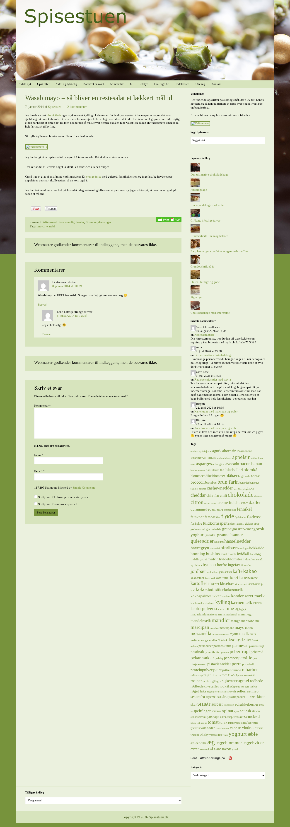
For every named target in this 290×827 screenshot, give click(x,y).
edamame (215, 509)
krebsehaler (209, 603)
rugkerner (228, 681)
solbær (217, 704)
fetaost (210, 517)
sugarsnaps (211, 717)
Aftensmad (50, 222)
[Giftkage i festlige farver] (195, 216)
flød (218, 517)
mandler (221, 620)
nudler (213, 640)
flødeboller (240, 517)
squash (245, 711)
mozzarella (201, 633)
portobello (248, 664)
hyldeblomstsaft (253, 559)
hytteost (209, 564)
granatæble (213, 529)
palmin (194, 646)
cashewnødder (220, 488)
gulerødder (202, 541)
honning (198, 553)
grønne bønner (230, 534)
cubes (244, 503)
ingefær (234, 564)
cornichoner (210, 503)
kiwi (193, 590)
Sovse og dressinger (98, 222)
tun (255, 722)
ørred (235, 749)
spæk (236, 711)
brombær (211, 482)
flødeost (254, 516)
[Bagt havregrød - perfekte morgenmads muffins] (195, 247)
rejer (207, 675)
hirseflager (243, 548)
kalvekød (210, 578)
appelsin (241, 457)
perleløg (219, 658)
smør (204, 703)
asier (193, 464)
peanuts (225, 652)
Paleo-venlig (66, 222)
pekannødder (202, 657)
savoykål (231, 691)
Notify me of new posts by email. (58, 504)
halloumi (219, 541)
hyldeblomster (230, 559)
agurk (217, 451)
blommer (218, 476)
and (219, 458)
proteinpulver (202, 670)
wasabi (50, 226)
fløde (227, 516)
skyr (194, 704)
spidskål (216, 711)
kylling (222, 602)
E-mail (39, 471)
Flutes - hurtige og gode (205, 282)
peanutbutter (212, 652)
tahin (193, 723)
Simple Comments (84, 487)
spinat (227, 710)
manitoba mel (251, 621)
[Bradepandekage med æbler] (195, 201)
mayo (40, 226)
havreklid (215, 548)
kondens (226, 596)
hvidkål (243, 554)
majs (221, 614)
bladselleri (234, 469)
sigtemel (211, 697)
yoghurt (238, 734)
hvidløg (255, 554)
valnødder (208, 728)
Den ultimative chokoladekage (209, 174)
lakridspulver (202, 608)
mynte (234, 634)
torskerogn (234, 722)
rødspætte (235, 686)
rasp (200, 675)
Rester (80, 222)
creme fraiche (229, 502)
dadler (255, 502)
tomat (213, 722)
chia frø (212, 495)
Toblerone (201, 723)
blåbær (231, 475)
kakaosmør (197, 578)
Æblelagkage (199, 189)
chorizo (258, 496)
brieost (255, 476)
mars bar (214, 628)
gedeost (232, 523)
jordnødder (212, 572)
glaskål (240, 524)
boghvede (244, 476)
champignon (244, 488)
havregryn (200, 547)
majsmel (231, 614)
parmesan (240, 645)
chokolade (241, 494)
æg (211, 741)
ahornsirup (231, 450)
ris (219, 675)
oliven (249, 640)
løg (236, 609)
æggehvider (253, 742)
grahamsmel (198, 529)
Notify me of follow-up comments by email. (64, 497)
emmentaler (230, 510)
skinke (260, 697)
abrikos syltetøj (199, 451)
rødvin (253, 686)
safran (223, 691)
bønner (202, 488)
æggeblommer (229, 742)
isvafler (247, 565)
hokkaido (256, 548)
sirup (226, 696)
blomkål (251, 469)
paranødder (205, 646)
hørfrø (222, 564)
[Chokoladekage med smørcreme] (195, 309)
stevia (256, 711)
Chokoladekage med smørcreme (210, 312)
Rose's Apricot (236, 675)
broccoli (198, 482)
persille (245, 657)
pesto (255, 658)
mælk (244, 633)
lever (222, 609)
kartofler (199, 583)
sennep (253, 691)
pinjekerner (199, 664)
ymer (225, 735)
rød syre (245, 686)
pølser (226, 670)
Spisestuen (145, 40)
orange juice (93, 176)
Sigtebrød (197, 297)
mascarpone (227, 627)
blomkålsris (54, 115)
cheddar (198, 495)
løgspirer (244, 609)
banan (256, 463)
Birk (222, 470)
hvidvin (213, 559)
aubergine (219, 464)
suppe (230, 717)
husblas (213, 553)
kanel (234, 578)
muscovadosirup (220, 634)
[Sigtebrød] (195, 293)
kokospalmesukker (206, 596)
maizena (212, 614)
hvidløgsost (199, 559)
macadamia (199, 614)
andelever (226, 458)
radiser (194, 675)
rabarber (250, 669)
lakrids (257, 603)
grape (227, 528)
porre (237, 663)
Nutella (221, 640)
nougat (204, 640)
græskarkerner (242, 529)
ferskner (197, 517)
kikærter (213, 584)
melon (249, 627)
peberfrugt (240, 651)
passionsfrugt (256, 646)
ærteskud (204, 749)
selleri (241, 691)
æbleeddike (199, 743)
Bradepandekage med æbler (208, 205)
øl (211, 748)
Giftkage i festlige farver (205, 220)
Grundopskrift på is (202, 266)
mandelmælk (201, 621)
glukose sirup (252, 523)
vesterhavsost (222, 728)
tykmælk (195, 728)
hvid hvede (228, 554)
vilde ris (235, 728)
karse (254, 578)
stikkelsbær (197, 717)
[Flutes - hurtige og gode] (195, 278)
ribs (214, 675)
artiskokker (257, 458)
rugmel (242, 680)
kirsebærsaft (241, 584)
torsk (223, 722)
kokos (202, 589)
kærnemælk (241, 602)
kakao (250, 571)
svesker (238, 717)
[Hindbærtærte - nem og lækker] (195, 232)
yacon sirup (215, 734)
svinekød (252, 716)
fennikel (244, 508)
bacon (245, 463)
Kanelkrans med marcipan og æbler (215, 411)
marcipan (200, 627)
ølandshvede (223, 749)
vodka (259, 728)
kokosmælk (233, 589)
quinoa (236, 670)
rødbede (256, 680)
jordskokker (225, 572)
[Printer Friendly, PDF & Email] (168, 219)
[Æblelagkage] (195, 186)
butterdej (244, 482)
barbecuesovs (198, 470)
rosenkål (249, 675)
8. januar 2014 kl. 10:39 (67, 286)
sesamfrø (198, 696)
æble (252, 734)
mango (236, 621)
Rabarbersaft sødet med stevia (212, 379)
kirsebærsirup (255, 584)
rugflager (215, 681)
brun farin (228, 482)
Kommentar (42, 405)
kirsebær (227, 583)
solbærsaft (229, 705)
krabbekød (196, 603)
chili (223, 495)
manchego (245, 614)
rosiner (196, 681)
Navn (38, 455)
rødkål (224, 686)
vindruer (249, 728)
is (242, 565)
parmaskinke (222, 646)
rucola (206, 681)
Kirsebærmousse (204, 334)
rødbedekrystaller (205, 686)
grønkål (210, 535)
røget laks (198, 691)
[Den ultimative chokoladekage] (195, 170)
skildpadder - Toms (242, 697)
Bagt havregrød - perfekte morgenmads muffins (219, 251)
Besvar (42, 304)
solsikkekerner (247, 704)
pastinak (197, 652)
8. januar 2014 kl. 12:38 (71, 315)
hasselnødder (237, 541)
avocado (232, 463)
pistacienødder (219, 664)
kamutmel (222, 578)
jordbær (198, 571)
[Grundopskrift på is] (195, 262)
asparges (204, 463)
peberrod (257, 652)
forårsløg (196, 523)
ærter (195, 749)
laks (216, 609)
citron (197, 502)
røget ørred (213, 691)
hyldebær (196, 565)
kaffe (237, 571)
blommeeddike (201, 476)
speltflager (202, 711)
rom (224, 675)
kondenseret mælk (248, 595)
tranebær (246, 722)
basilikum (213, 470)
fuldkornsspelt (215, 523)
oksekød (234, 639)
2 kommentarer (77, 106)
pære (217, 669)
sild (219, 697)
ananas (209, 457)
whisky (204, 734)
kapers (244, 577)
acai (210, 451)
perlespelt (231, 658)
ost (256, 640)
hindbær (228, 547)
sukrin (223, 717)
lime (229, 608)
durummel (199, 509)
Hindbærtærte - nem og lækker (209, 236)
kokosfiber (215, 590)
